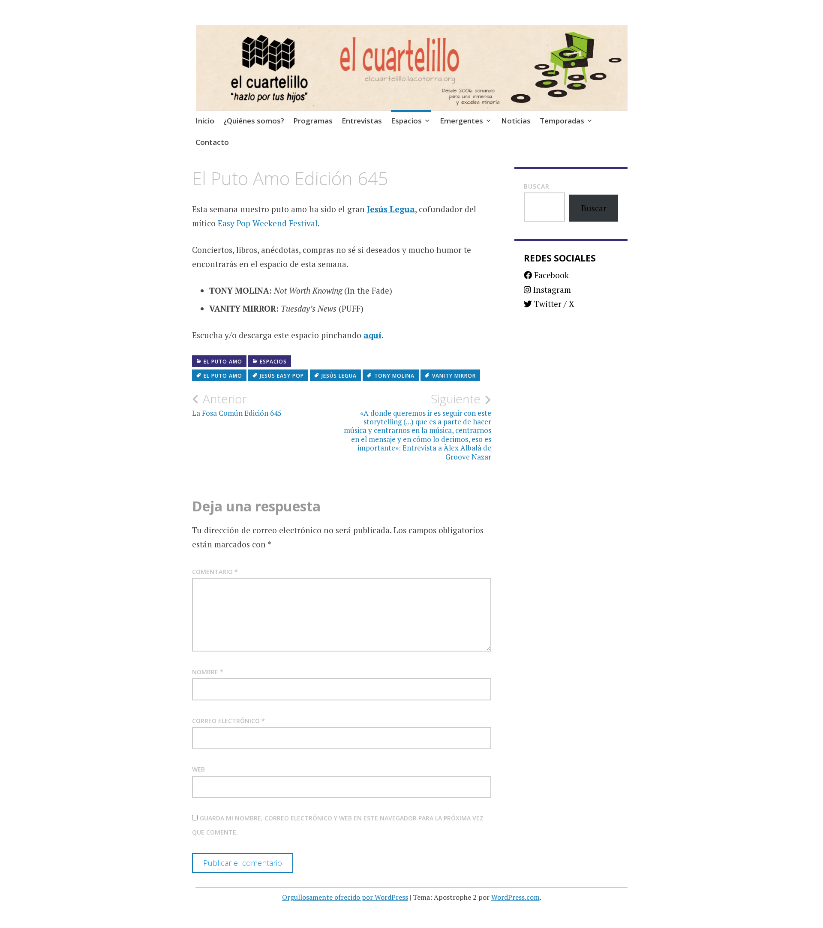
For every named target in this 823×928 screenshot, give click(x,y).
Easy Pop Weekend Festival (268, 223)
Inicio (204, 121)
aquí (372, 335)
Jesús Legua (391, 209)
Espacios (406, 121)
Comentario (215, 572)
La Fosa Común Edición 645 (237, 404)
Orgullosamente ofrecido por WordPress (345, 897)
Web (198, 769)
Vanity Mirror (454, 375)
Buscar (537, 186)
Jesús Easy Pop (282, 375)
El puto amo (223, 361)
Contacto (212, 142)
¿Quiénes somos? (253, 121)
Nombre (207, 672)
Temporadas (562, 121)
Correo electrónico (228, 721)
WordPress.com (515, 897)
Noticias (516, 121)
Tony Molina (394, 375)
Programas (313, 121)
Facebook (550, 275)
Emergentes (461, 121)
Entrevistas (362, 121)
